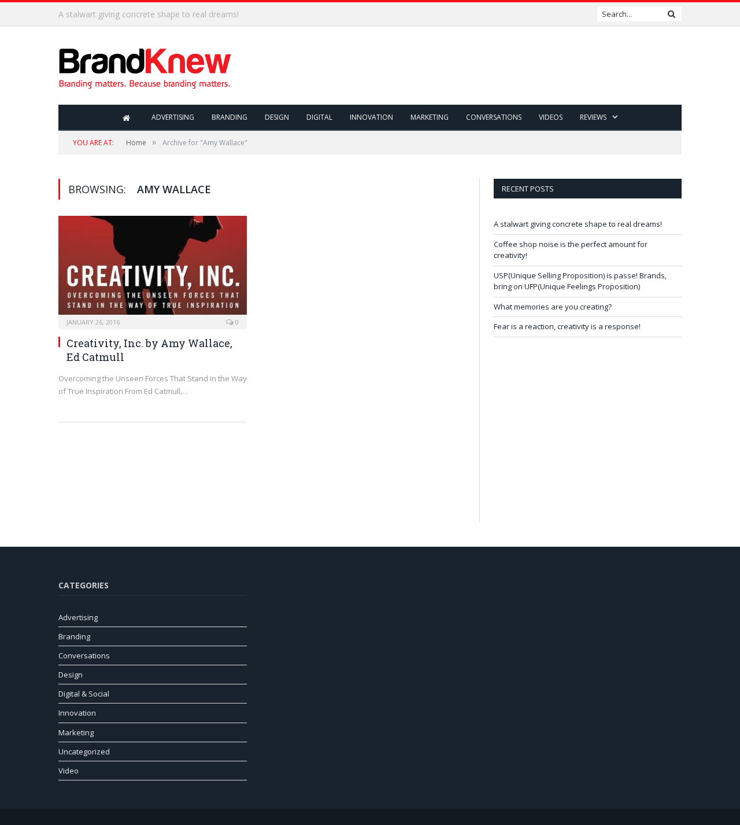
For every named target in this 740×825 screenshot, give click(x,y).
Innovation (371, 117)
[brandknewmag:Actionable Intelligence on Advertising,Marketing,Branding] (145, 65)
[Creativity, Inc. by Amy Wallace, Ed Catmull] (152, 269)
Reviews (593, 117)
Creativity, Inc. (104, 343)
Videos (551, 117)
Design (277, 117)
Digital (319, 117)
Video (68, 770)
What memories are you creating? (553, 306)
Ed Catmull (95, 357)
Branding (229, 117)
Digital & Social (83, 693)
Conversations (493, 117)
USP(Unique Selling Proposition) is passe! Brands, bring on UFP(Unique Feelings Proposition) (580, 281)
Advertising (172, 117)
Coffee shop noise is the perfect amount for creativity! (159, 14)
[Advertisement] (471, 66)
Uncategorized (84, 751)
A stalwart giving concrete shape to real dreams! (578, 224)
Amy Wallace (195, 343)
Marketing (429, 117)
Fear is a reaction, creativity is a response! (567, 326)
